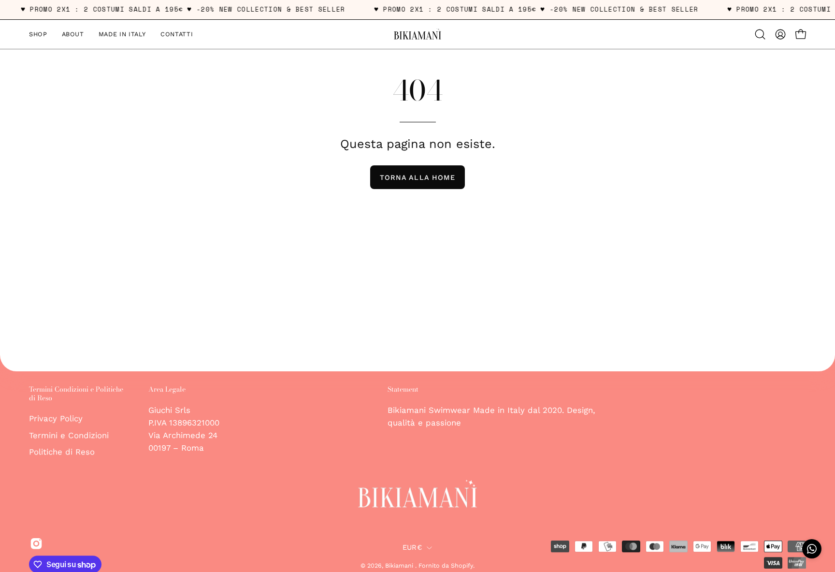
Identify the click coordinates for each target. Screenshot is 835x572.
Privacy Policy (56, 418)
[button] (760, 34)
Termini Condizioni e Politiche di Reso (76, 393)
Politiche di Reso (62, 452)
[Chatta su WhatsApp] (811, 548)
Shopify (462, 565)
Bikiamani (400, 565)
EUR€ (412, 547)
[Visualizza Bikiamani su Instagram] (34, 543)
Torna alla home (417, 177)
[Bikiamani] (417, 34)
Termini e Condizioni (69, 435)
